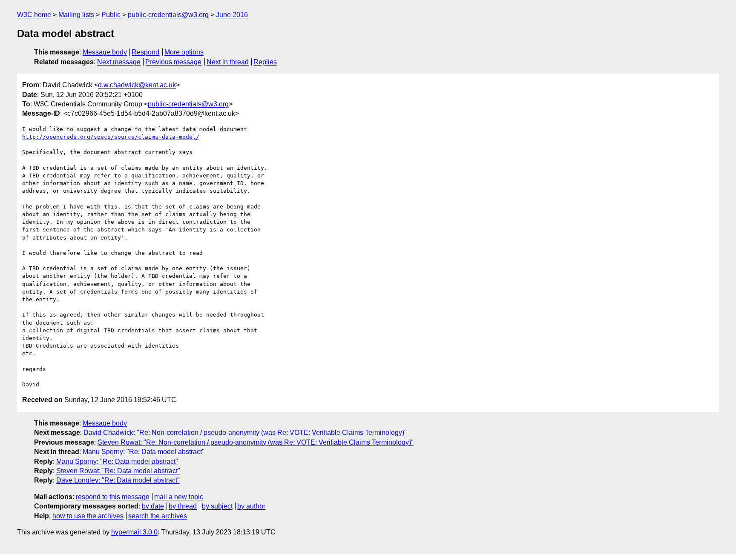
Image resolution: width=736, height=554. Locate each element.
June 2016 (232, 14)
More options (184, 52)
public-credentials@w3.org (168, 14)
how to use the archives (88, 516)
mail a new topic (178, 496)
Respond (145, 52)
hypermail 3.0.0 (134, 532)
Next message (119, 62)
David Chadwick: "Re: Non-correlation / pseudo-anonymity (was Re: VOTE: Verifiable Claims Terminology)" (245, 432)
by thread (183, 506)
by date (153, 506)
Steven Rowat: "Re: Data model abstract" (118, 470)
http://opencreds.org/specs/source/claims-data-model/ (110, 137)
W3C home (34, 14)
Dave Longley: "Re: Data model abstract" (118, 480)
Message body (105, 52)
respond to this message (113, 496)
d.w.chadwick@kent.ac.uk (137, 85)
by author (251, 506)
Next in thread (228, 62)
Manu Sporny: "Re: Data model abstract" (143, 451)
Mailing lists (76, 14)
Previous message (173, 62)
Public (111, 14)
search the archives (157, 516)
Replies (265, 62)
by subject (217, 506)
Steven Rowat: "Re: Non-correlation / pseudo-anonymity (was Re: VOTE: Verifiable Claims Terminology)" (256, 442)
